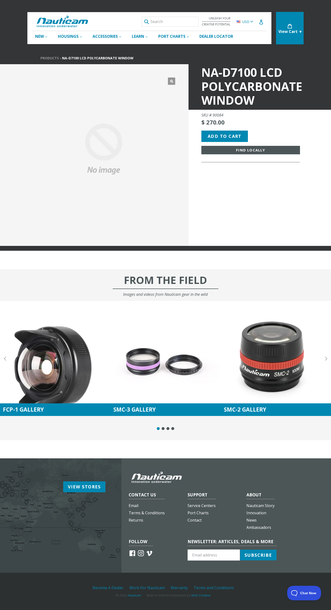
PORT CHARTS (176, 36)
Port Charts (198, 513)
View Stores (84, 487)
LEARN (142, 36)
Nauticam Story (260, 505)
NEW (43, 36)
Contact (195, 520)
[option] (55, 358)
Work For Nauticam (147, 587)
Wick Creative (201, 595)
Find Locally (250, 150)
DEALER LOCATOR (216, 36)
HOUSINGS (72, 36)
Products (49, 58)
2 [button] (163, 428)
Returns (136, 520)
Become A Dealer (108, 587)
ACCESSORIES (109, 36)
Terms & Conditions (147, 513)
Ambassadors (258, 527)
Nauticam (134, 595)
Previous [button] (5, 358)
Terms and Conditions (214, 587)
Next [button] (326, 358)
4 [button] (172, 428)
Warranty (179, 587)
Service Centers (202, 505)
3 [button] (167, 428)
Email (133, 505)
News (251, 520)
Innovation (256, 513)
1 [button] (158, 428)
